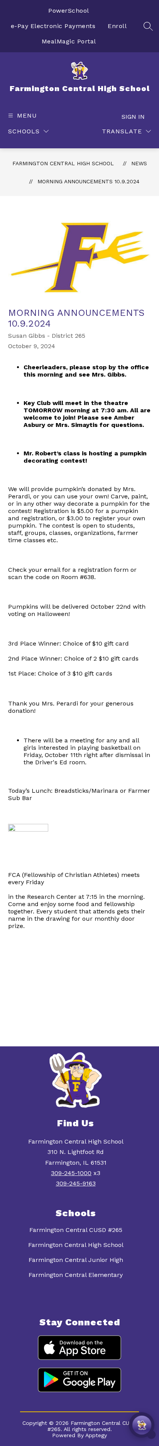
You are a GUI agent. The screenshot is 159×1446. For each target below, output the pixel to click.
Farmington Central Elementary (76, 1274)
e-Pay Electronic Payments (53, 26)
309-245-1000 (71, 1173)
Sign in (133, 116)
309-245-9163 (76, 1183)
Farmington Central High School (63, 163)
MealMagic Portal (69, 41)
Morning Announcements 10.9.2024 (88, 181)
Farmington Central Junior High (76, 1259)
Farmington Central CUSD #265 (75, 1229)
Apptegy (96, 1435)
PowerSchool (68, 10)
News (139, 163)
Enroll (117, 26)
